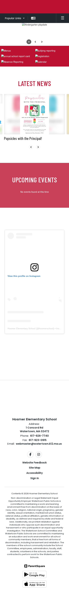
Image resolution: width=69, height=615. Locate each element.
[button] (15, 18)
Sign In (34, 478)
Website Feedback (34, 462)
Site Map (34, 468)
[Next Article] (38, 147)
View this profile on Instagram (24, 276)
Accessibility (34, 473)
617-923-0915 (38, 440)
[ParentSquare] (34, 566)
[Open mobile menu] (62, 18)
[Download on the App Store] (34, 584)
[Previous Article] (31, 147)
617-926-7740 (39, 436)
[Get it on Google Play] (34, 574)
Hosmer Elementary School (21, 328)
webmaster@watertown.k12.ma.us (39, 444)
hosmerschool (46, 328)
